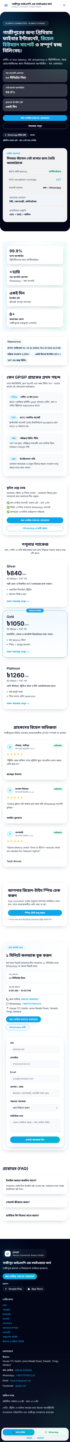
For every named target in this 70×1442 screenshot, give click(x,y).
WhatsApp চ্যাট (17, 1027)
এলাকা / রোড (16, 1086)
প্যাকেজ (6, 1309)
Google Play (15, 1288)
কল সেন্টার (18, 1432)
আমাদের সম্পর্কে (10, 1327)
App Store (37, 1288)
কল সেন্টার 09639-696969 (35, 118)
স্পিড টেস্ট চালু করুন (35, 912)
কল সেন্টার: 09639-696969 (19, 1276)
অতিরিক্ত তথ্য (16, 1115)
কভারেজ (7, 1314)
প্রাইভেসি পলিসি (10, 1337)
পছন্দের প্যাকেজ (18, 1101)
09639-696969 (29, 999)
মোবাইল (14, 1057)
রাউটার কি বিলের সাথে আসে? (22, 1215)
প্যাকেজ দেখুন (35, 125)
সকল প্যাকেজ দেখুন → (18, 601)
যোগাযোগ (7, 1323)
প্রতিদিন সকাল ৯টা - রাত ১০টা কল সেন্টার (19, 140)
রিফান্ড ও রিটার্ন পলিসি (13, 1341)
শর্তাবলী (6, 1332)
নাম (12, 1043)
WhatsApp (51, 1432)
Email (13, 1072)
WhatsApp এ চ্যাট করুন (35, 528)
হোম (5, 1305)
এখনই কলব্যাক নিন (35, 1139)
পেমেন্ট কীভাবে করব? (18, 1202)
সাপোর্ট (6, 1318)
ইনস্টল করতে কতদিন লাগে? (21, 1180)
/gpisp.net (20, 1385)
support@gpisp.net (20, 1380)
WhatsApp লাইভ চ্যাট (16, 135)
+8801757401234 (31, 1003)
